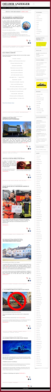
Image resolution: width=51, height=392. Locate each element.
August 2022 (39, 179)
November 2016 (39, 279)
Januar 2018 (38, 253)
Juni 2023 (38, 167)
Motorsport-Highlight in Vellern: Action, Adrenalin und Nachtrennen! (41, 64)
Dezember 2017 (39, 255)
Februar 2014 (39, 337)
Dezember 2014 (39, 319)
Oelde (22, 234)
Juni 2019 (38, 223)
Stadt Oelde (17, 332)
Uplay (25, 180)
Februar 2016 (39, 293)
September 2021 (39, 190)
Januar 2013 (38, 361)
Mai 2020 (38, 205)
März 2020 (38, 209)
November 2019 (39, 216)
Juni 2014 (38, 330)
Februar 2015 (39, 315)
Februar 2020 (39, 211)
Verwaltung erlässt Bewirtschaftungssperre (11, 118)
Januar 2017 (38, 275)
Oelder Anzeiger (16, 4)
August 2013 (39, 348)
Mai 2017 (38, 268)
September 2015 (39, 302)
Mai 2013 (38, 354)
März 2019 (38, 229)
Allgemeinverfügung (22, 317)
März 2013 (38, 358)
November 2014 (39, 321)
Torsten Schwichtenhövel (18, 51)
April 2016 (38, 290)
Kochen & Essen (39, 20)
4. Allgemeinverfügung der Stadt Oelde (16, 289)
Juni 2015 (38, 308)
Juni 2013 (38, 352)
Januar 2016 (38, 295)
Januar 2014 (38, 339)
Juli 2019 (38, 222)
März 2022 (38, 185)
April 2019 (38, 227)
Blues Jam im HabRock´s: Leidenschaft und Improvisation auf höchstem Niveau (41, 74)
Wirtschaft (20, 331)
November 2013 (39, 343)
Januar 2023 (38, 172)
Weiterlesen (14, 36)
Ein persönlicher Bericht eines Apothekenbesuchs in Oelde (13, 240)
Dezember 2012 (39, 363)
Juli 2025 (38, 157)
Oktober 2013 (39, 345)
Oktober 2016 (39, 280)
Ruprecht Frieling (39, 138)
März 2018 (38, 249)
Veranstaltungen (39, 31)
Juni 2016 (38, 286)
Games (9, 180)
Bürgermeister (28, 46)
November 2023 (39, 161)
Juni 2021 (38, 194)
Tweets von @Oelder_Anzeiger (41, 149)
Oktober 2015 (39, 301)
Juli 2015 (38, 306)
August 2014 (39, 326)
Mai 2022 (38, 183)
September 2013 (39, 347)
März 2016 (38, 291)
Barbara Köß (23, 46)
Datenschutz (26, 7)
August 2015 (39, 304)
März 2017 (38, 271)
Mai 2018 (38, 246)
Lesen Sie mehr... (39, 46)
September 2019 (39, 220)
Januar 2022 (38, 189)
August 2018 (39, 240)
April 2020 (38, 207)
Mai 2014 (38, 332)
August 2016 (39, 284)
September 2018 (39, 238)
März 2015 (38, 313)
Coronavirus (17, 112)
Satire (37, 26)
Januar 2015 (38, 317)
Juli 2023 (38, 165)
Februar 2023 (39, 170)
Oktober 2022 (39, 176)
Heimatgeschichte (39, 18)
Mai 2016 (38, 288)
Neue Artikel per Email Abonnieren (39, 56)
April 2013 (38, 356)
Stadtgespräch (13, 46)
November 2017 (39, 257)
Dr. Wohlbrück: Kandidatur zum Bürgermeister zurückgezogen (13, 17)
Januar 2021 (38, 198)
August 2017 (39, 262)
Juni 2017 (38, 266)
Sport (37, 27)
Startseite (4, 7)
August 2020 (39, 201)
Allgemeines (10, 234)
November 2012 (39, 365)
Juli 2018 (38, 242)
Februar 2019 (39, 231)
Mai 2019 (38, 225)
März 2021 (38, 196)
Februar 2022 (39, 187)
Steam (22, 180)
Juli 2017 (38, 264)
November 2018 (39, 236)
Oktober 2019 (39, 218)
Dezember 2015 (39, 297)
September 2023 (39, 163)
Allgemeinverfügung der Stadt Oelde (15, 338)
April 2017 (38, 269)
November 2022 (39, 174)
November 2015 (39, 299)
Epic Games (16, 180)
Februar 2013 (39, 359)
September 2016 (39, 282)
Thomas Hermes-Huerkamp (24, 112)
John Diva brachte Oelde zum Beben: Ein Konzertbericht (41, 130)
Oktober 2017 (39, 258)
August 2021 (39, 192)
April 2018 (38, 247)
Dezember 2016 (39, 277)
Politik (9, 46)
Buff (7, 266)
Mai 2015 (38, 310)
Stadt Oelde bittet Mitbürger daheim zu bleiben (16, 186)
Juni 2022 (38, 181)
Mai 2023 (38, 168)
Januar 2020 (38, 212)
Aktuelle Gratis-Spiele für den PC (14, 158)
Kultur (9, 112)
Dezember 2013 (39, 341)
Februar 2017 (39, 273)
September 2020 (39, 200)
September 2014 (39, 324)
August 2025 (39, 156)
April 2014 (38, 334)
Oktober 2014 (39, 323)
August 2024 (39, 159)
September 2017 (39, 260)
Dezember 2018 (39, 234)
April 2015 (38, 312)
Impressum (20, 7)
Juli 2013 (38, 350)
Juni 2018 (38, 244)
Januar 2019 (38, 233)
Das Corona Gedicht (9, 53)
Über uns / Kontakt (12, 7)
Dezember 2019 (39, 214)
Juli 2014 (38, 328)
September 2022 (39, 178)
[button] (28, 43)
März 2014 (38, 336)
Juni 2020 (38, 203)
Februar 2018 (39, 251)
